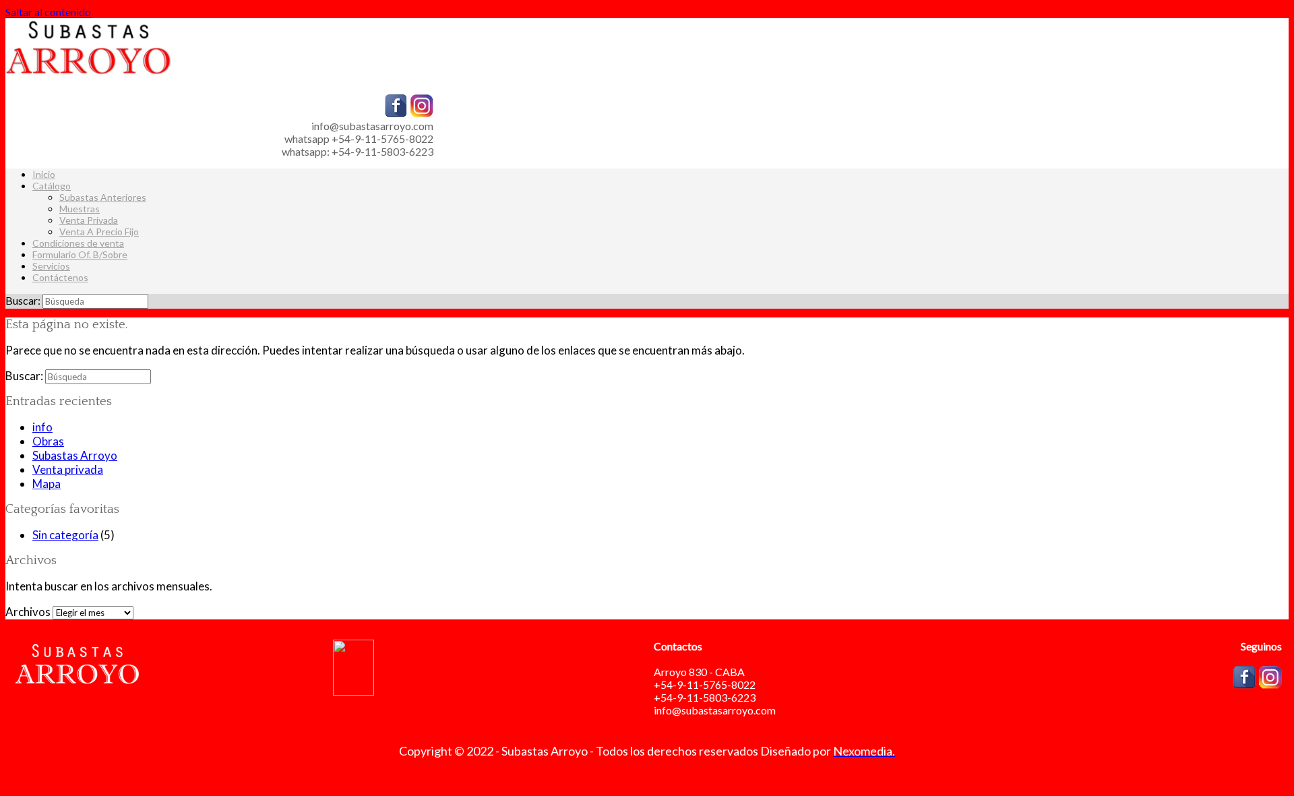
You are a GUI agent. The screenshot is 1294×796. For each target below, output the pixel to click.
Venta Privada (88, 220)
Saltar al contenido (48, 11)
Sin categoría (65, 535)
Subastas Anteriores (102, 197)
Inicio (43, 174)
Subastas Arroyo (74, 455)
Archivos (28, 612)
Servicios (51, 266)
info (42, 427)
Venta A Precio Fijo (99, 231)
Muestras (79, 208)
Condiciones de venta (78, 243)
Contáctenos (60, 277)
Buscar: (22, 300)
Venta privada (67, 469)
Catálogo (51, 185)
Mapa (46, 484)
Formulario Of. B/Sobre (79, 254)
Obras (48, 441)
